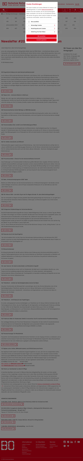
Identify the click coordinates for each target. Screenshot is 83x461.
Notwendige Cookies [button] (36, 25)
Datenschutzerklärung (47, 9)
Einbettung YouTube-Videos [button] (38, 31)
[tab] (42, 25)
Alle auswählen (35, 21)
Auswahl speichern (42, 40)
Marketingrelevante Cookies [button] (38, 28)
